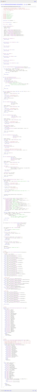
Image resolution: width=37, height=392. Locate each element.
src (24, 4)
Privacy (8, 390)
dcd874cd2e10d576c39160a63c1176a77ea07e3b (13, 4)
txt (33, 390)
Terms (10, 390)
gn (1, 4)
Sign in (35, 1)
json (35, 390)
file (19, 6)
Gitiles (5, 390)
